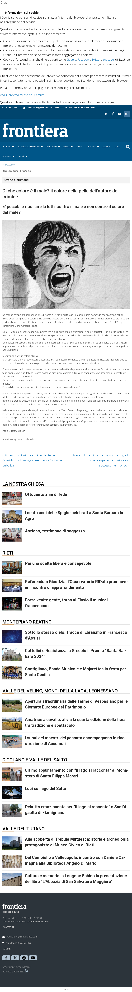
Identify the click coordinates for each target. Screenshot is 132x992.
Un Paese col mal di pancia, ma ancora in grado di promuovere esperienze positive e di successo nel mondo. (98, 460)
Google (71, 59)
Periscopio (51, 147)
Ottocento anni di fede (46, 494)
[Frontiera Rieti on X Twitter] (106, 114)
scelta (32, 439)
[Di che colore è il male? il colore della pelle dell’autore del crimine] (66, 264)
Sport (79, 147)
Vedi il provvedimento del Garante (22, 95)
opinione (18, 439)
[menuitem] (7, 147)
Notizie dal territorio (29, 147)
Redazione (26, 171)
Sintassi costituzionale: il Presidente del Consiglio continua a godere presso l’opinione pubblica (32, 460)
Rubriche (91, 147)
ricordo (26, 439)
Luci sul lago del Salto (45, 788)
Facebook (84, 59)
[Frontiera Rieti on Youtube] (120, 114)
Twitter (96, 59)
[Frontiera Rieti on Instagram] (127, 114)
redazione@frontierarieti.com (43, 107)
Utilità (21, 156)
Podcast (7, 156)
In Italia (5, 165)
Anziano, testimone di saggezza (55, 531)
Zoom (12, 165)
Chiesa (66, 147)
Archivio (7, 147)
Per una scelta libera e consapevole (58, 563)
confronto (9, 439)
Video (117, 147)
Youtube (108, 59)
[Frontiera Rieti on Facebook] (113, 114)
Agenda (106, 147)
